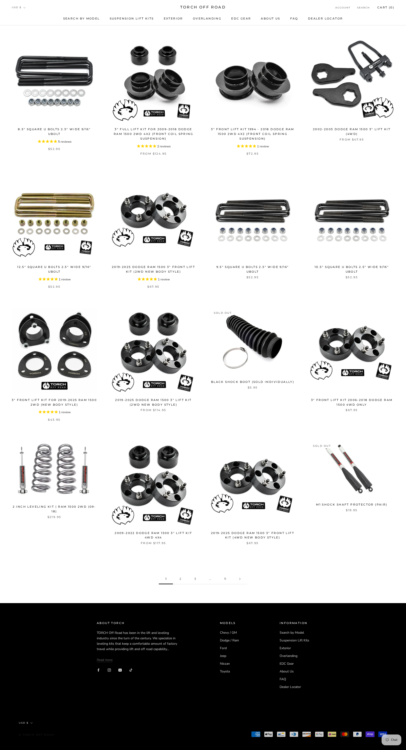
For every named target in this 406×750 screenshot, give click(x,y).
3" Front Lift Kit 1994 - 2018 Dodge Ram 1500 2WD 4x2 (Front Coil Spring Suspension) (252, 133)
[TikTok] (131, 670)
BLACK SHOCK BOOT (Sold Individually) (252, 382)
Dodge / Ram (229, 640)
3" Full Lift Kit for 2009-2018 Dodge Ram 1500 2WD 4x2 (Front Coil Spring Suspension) (153, 133)
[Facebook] (98, 670)
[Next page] (240, 579)
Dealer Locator (325, 18)
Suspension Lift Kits (132, 18)
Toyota (225, 671)
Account (343, 7)
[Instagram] (109, 670)
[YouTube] (120, 670)
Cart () (385, 7)
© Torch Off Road (36, 734)
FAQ (294, 18)
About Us (270, 18)
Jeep (223, 656)
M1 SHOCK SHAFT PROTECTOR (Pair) (351, 504)
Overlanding (207, 18)
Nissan (225, 663)
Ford (223, 648)
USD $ (16, 7)
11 (225, 579)
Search (363, 7)
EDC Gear (241, 18)
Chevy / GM (228, 632)
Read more (105, 660)
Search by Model (81, 18)
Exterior (173, 18)
